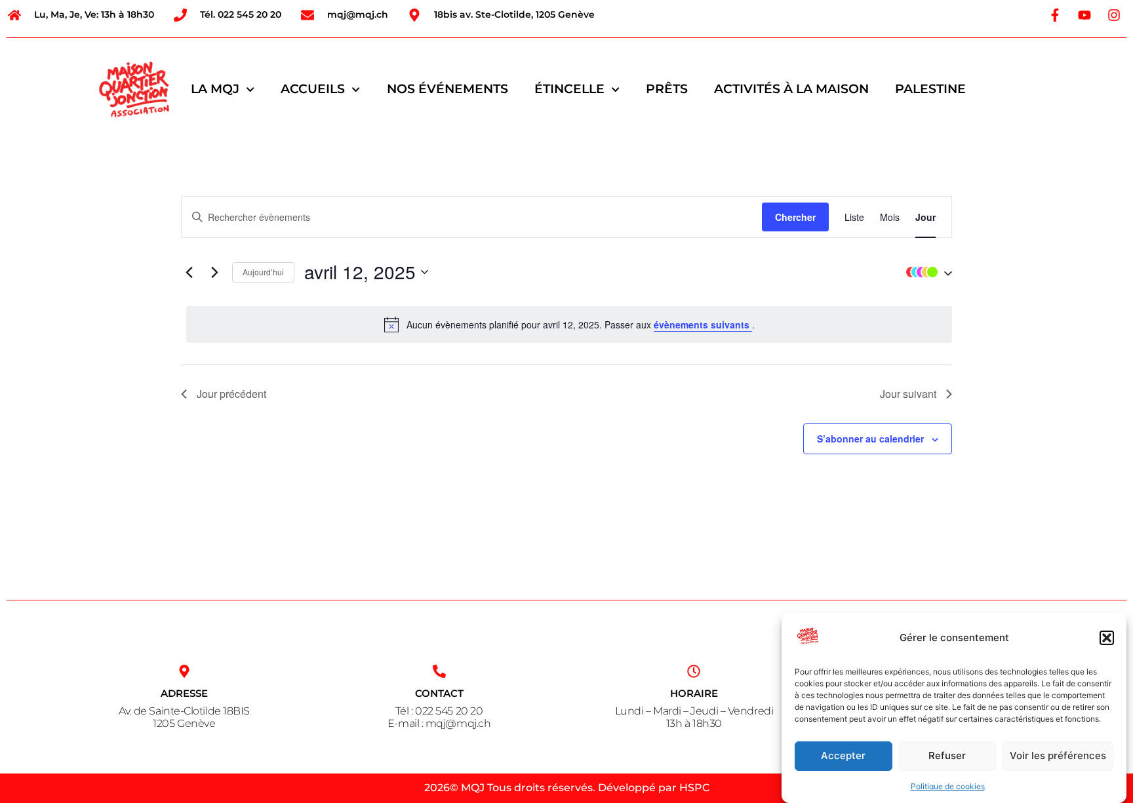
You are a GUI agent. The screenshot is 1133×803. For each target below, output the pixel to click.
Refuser (947, 756)
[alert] (569, 324)
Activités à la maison (791, 88)
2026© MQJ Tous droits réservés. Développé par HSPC (566, 787)
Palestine (930, 88)
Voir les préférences (1058, 756)
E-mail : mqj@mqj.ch (439, 723)
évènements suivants (703, 324)
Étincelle (569, 88)
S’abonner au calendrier (870, 438)
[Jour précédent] (189, 272)
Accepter (843, 756)
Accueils (313, 88)
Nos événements (447, 88)
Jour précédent (231, 393)
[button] (1106, 637)
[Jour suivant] (214, 272)
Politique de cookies (948, 786)
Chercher (795, 217)
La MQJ (215, 88)
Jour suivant (908, 393)
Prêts (667, 88)
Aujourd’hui (263, 271)
